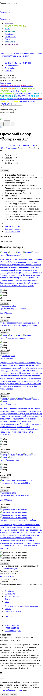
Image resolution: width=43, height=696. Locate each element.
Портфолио (9, 34)
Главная (3, 145)
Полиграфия (10, 68)
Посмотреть (5, 12)
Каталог (3, 53)
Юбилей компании (8, 148)
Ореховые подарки (13, 229)
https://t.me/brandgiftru (9, 568)
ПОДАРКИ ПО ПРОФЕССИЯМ (22, 145)
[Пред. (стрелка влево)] (1, 678)
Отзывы (8, 608)
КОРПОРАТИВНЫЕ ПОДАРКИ (18, 63)
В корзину (4, 170)
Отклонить (4, 695)
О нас (19, 56)
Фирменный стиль (12, 65)
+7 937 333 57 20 (12, 628)
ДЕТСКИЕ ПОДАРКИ (23, 93)
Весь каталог (5, 83)
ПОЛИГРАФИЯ (24, 96)
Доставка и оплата (34, 53)
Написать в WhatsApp (16, 53)
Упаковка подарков (13, 611)
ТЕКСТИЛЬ (15, 90)
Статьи (8, 39)
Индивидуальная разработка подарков (21, 606)
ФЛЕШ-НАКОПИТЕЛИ (22, 98)
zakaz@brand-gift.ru (13, 630)
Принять (13, 695)
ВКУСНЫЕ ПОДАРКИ (14, 226)
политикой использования (11, 690)
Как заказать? (10, 36)
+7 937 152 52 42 (7, 576)
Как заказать (10, 593)
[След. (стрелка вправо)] (3, 678)
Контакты (26, 56)
